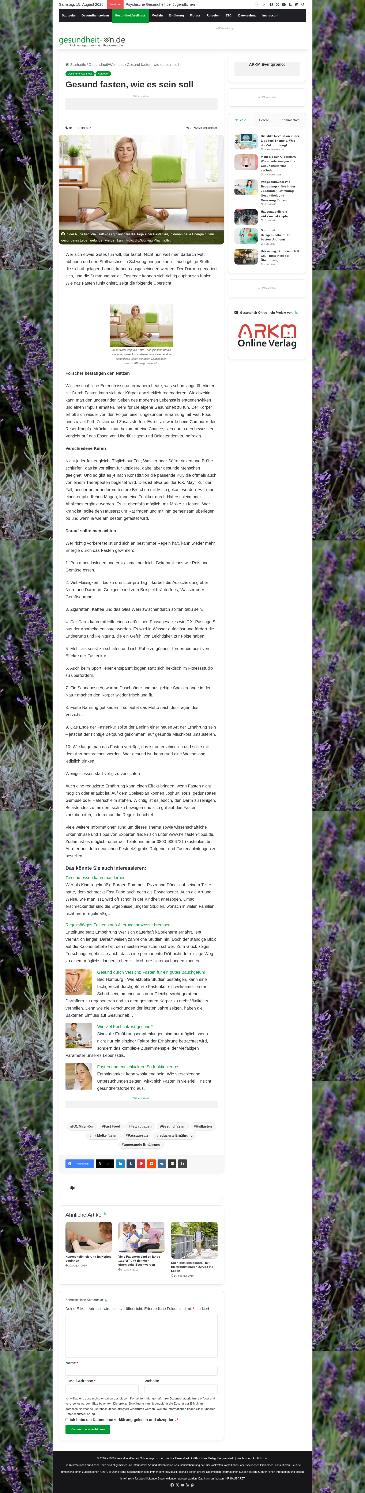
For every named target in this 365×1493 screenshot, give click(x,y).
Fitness (195, 15)
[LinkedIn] (120, 1163)
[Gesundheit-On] (93, 41)
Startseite (69, 15)
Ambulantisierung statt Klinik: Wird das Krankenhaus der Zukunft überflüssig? (191, 4)
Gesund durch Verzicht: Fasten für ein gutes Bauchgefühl (151, 972)
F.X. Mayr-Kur (83, 1126)
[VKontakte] (162, 1163)
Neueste (240, 120)
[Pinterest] (141, 1163)
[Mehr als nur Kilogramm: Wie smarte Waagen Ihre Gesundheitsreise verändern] (246, 162)
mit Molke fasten (104, 1135)
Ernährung (176, 15)
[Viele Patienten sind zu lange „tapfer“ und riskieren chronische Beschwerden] (141, 1237)
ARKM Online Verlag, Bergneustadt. (212, 1458)
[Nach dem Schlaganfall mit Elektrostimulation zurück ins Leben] (194, 1240)
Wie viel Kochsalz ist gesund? (125, 1026)
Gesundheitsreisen (95, 15)
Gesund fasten (173, 1126)
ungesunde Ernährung (142, 1144)
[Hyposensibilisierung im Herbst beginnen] (88, 1237)
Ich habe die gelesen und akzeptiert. (124, 1420)
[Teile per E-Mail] (172, 1163)
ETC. (229, 15)
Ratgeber (213, 15)
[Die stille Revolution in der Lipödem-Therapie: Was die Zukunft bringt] (246, 141)
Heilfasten (204, 1126)
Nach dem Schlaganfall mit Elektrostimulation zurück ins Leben (192, 1266)
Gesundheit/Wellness (130, 15)
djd (70, 127)
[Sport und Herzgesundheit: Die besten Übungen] (246, 236)
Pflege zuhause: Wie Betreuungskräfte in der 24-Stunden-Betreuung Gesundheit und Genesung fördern (278, 191)
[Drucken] (182, 1163)
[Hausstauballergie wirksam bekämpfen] (246, 217)
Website (151, 1381)
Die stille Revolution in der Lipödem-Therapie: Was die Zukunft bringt (280, 140)
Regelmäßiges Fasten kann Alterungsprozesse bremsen (117, 925)
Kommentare (291, 120)
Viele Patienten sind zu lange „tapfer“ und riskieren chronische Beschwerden (139, 1260)
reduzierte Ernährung (175, 1135)
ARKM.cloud (260, 1458)
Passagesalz (138, 1135)
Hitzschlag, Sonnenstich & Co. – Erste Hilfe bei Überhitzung (280, 255)
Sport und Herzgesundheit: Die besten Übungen (275, 235)
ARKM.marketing (224, 28)
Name (71, 1363)
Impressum (270, 15)
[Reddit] (151, 1163)
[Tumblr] (131, 1163)
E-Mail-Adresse (80, 1381)
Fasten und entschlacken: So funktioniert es (138, 1066)
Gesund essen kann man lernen (95, 877)
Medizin (157, 15)
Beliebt (263, 120)
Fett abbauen (141, 1126)
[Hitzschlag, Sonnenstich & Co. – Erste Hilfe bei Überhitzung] (246, 257)
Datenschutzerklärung (184, 1398)
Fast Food (112, 1126)
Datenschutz (247, 15)
